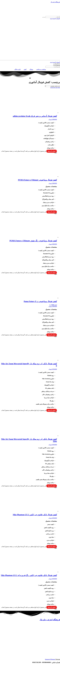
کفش (25, 69)
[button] (30, 60)
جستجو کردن (56, 63)
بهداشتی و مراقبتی (41, 69)
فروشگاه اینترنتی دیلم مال (50, 620)
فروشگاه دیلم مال (55, 2)
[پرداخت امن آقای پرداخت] (48, 676)
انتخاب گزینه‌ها (51, 151)
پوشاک (31, 69)
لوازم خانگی (17, 69)
